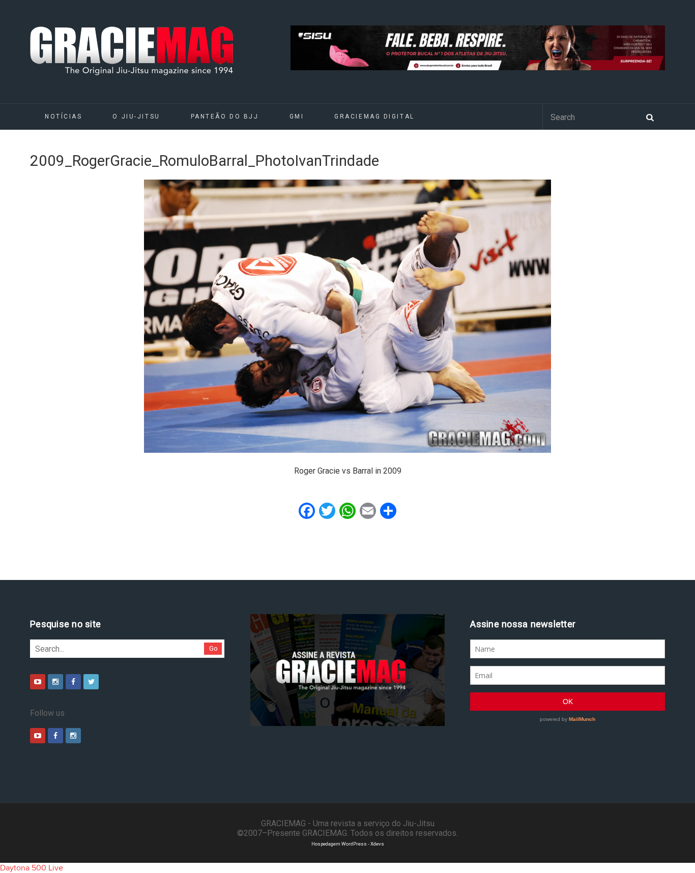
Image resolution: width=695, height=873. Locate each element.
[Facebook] (73, 681)
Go (213, 648)
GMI (296, 116)
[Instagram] (55, 681)
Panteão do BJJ (225, 116)
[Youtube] (37, 681)
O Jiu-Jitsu (136, 116)
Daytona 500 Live (31, 868)
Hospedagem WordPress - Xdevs (347, 844)
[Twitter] (91, 681)
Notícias (63, 116)
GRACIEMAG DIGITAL (374, 116)
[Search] (649, 116)
